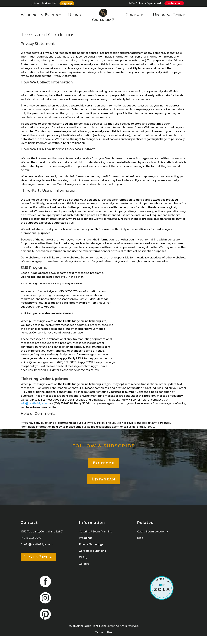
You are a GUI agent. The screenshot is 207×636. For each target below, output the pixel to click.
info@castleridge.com (35, 403)
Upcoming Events (170, 15)
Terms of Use (103, 632)
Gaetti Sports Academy (152, 531)
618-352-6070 (33, 537)
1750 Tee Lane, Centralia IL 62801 (42, 531)
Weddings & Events (39, 15)
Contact (134, 15)
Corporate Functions (92, 550)
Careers (84, 563)
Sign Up (67, 3)
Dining (74, 15)
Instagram (104, 479)
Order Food (174, 3)
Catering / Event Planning (95, 531)
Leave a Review (38, 557)
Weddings (85, 537)
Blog (140, 537)
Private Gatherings (91, 544)
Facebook (103, 463)
